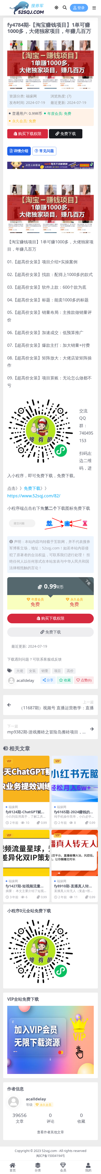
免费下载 (68, 134)
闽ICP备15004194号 (50, 1156)
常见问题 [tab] (46, 150)
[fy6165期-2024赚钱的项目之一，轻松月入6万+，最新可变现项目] (75, 779)
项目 (57, 670)
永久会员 (76, 599)
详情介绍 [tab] (21, 150)
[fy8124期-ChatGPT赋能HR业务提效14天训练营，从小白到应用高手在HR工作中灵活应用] (26, 779)
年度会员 (37, 599)
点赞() (86, 680)
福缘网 (31, 96)
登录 (81, 8)
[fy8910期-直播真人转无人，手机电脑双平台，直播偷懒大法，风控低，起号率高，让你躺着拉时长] (75, 853)
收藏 (67, 680)
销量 (44, 670)
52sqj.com (49, 1151)
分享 (50, 680)
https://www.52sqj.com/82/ (33, 496)
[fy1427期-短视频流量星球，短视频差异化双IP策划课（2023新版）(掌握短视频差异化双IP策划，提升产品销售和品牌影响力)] (26, 853)
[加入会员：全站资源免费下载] (50, 166)
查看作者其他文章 (50, 1132)
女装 (32, 670)
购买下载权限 (29, 134)
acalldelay (25, 680)
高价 (70, 670)
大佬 (19, 670)
